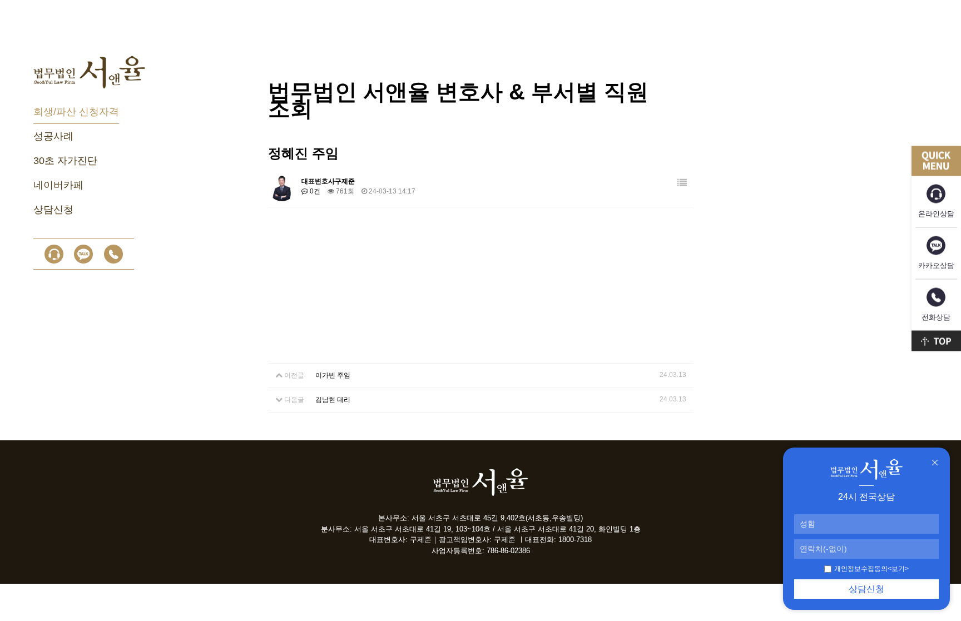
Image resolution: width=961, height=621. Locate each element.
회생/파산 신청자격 (76, 111)
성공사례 (53, 136)
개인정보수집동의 (861, 569)
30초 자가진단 (65, 160)
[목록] (682, 183)
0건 (314, 191)
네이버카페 (58, 185)
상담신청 (53, 209)
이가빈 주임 (332, 375)
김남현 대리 (332, 400)
